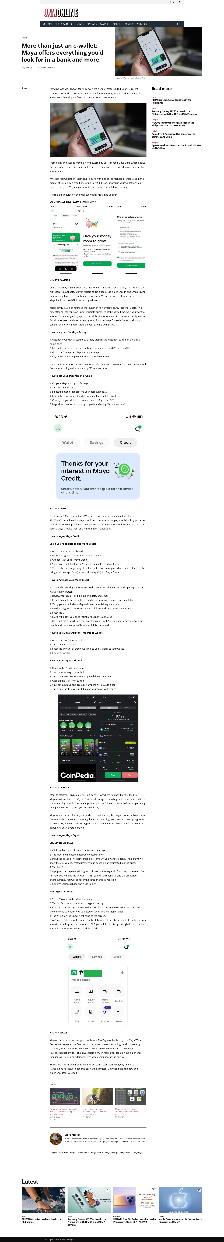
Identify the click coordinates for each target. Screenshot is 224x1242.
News (24, 38)
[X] (176, 2)
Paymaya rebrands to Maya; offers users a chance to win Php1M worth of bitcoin (64, 1111)
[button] (178, 24)
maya (72, 1152)
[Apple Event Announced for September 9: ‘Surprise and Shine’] (180, 1200)
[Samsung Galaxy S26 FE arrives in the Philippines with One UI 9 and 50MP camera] (89, 1200)
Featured (63, 1152)
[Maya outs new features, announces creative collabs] (130, 1096)
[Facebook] (170, 2)
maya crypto (97, 1152)
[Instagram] (173, 2)
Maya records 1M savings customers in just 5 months (94, 1110)
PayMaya (138, 1152)
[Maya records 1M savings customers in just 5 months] (97, 1096)
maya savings (111, 1152)
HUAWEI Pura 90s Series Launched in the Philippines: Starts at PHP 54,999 (173, 124)
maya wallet (125, 1152)
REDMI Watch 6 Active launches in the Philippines (171, 101)
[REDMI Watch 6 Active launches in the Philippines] (43, 1200)
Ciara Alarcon (48, 67)
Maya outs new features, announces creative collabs (127, 1110)
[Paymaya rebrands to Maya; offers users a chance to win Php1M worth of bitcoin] (65, 1096)
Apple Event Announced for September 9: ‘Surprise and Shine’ (173, 135)
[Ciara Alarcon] (56, 1139)
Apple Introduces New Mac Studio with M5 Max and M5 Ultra (176, 147)
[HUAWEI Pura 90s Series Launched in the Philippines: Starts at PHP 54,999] (134, 1200)
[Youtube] (179, 2)
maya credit (83, 1152)
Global (154, 131)
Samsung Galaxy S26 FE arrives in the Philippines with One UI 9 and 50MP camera (174, 113)
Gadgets (155, 120)
